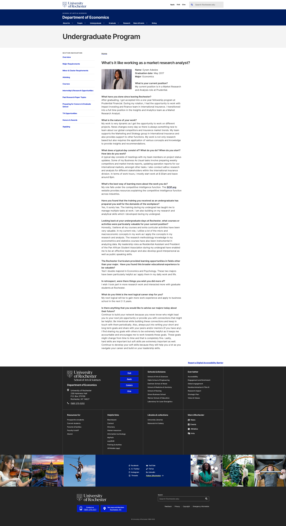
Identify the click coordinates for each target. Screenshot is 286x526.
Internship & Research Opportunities (78, 90)
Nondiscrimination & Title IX (198, 387)
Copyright (186, 506)
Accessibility (193, 376)
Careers (129, 385)
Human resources (114, 430)
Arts (193, 433)
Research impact (194, 391)
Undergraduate (95, 23)
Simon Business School (157, 394)
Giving (154, 23)
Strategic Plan (193, 394)
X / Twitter (135, 469)
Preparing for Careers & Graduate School (77, 105)
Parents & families (74, 427)
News (193, 420)
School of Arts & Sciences (75, 13)
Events (193, 424)
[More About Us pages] (72, 23)
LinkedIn (151, 472)
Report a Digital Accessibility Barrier (205, 363)
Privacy (177, 506)
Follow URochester (153, 475)
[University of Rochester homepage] (74, 4)
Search (160, 495)
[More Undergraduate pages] (104, 23)
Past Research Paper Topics (74, 97)
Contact (110, 423)
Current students (73, 423)
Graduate (112, 23)
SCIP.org (171, 187)
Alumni (70, 434)
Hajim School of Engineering (158, 380)
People (79, 23)
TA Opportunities (70, 113)
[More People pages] (85, 23)
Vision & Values (194, 398)
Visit (178, 4)
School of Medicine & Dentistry (160, 387)
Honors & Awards (70, 120)
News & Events (138, 23)
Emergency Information (201, 506)
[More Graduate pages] (118, 23)
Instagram (135, 472)
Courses (66, 83)
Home (104, 53)
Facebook (134, 465)
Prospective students (75, 420)
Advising (66, 77)
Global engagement (195, 383)
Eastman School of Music (157, 383)
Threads (134, 475)
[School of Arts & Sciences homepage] (84, 376)
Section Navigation (72, 53)
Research (126, 23)
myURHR (110, 441)
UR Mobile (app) (113, 448)
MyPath (110, 437)
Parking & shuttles (114, 445)
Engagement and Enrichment (199, 380)
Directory (111, 427)
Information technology (116, 434)
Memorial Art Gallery (156, 423)
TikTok (151, 469)
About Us (66, 23)
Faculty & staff (73, 430)
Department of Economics (85, 17)
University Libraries (155, 420)
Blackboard (111, 420)
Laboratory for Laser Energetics (160, 401)
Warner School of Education (158, 398)
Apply (172, 4)
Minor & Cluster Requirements (75, 70)
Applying (66, 126)
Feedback (168, 506)
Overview (67, 57)
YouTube (152, 465)
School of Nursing (154, 391)
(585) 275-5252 (78, 403)
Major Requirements (71, 63)
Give (183, 4)
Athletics (194, 429)
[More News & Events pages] (147, 23)
